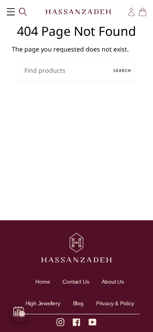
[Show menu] (11, 11)
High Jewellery (43, 303)
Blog (78, 303)
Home (42, 282)
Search (122, 70)
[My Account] (131, 11)
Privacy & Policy (115, 303)
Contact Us (75, 282)
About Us (113, 282)
